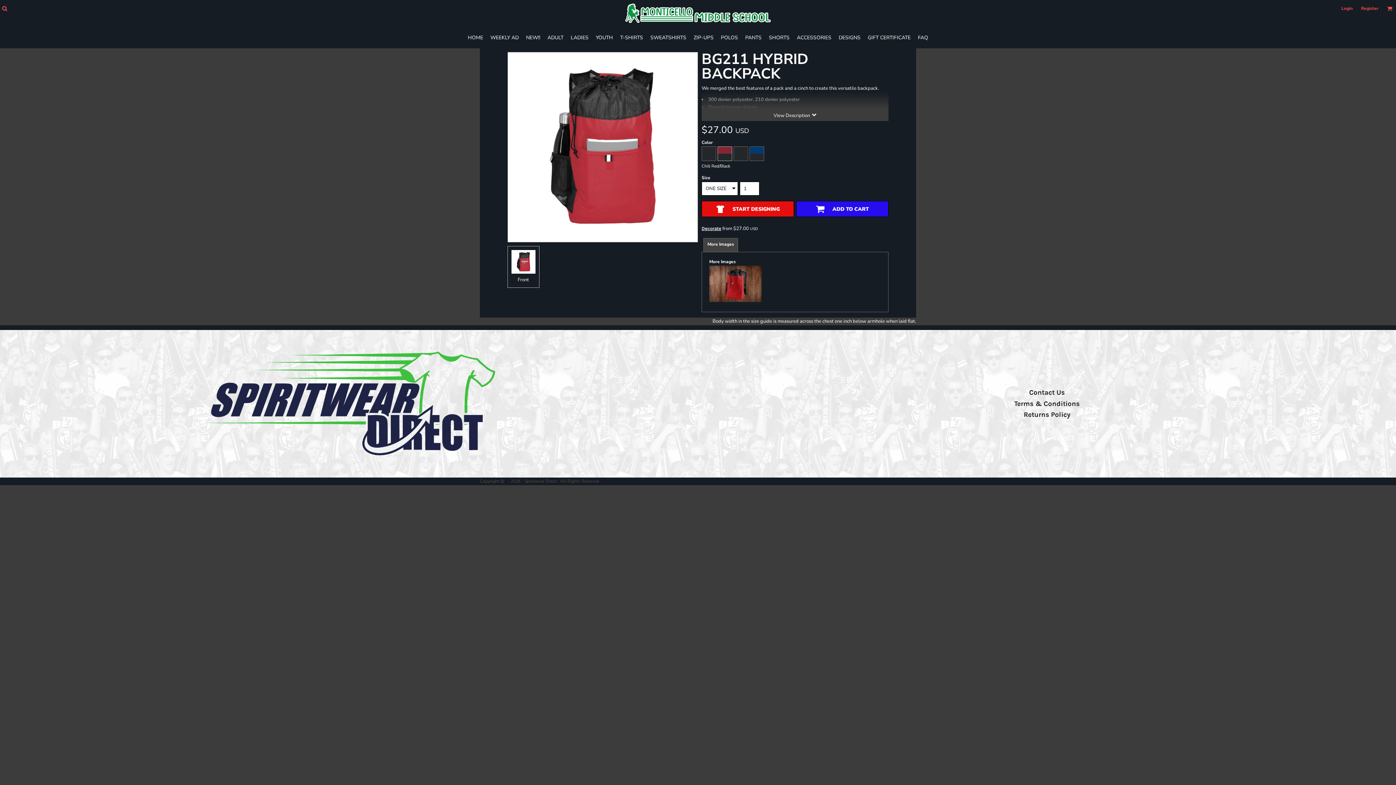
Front (523, 280)
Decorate (711, 228)
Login (1347, 8)
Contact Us (1047, 392)
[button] (4, 8)
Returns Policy (1047, 415)
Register (1370, 8)
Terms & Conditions (1047, 404)
